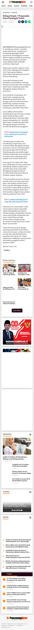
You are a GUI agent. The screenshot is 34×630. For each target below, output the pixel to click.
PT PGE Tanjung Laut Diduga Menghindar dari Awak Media (16, 579)
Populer (9, 574)
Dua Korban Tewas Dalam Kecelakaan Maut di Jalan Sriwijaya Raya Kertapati (9, 303)
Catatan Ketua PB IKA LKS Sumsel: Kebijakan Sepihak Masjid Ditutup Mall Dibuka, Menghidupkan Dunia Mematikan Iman (18, 608)
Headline (7, 250)
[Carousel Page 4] (19, 510)
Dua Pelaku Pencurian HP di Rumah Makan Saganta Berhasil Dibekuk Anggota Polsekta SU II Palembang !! (23, 288)
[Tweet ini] (22, 21)
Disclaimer (11, 625)
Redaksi (3, 625)
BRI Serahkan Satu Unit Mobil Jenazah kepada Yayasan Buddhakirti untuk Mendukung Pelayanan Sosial (18, 546)
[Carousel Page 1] (12, 510)
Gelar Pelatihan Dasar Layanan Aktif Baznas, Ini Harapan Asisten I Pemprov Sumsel (18, 593)
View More (17, 310)
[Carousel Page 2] (15, 510)
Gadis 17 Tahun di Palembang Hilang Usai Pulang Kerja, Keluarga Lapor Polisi (9, 273)
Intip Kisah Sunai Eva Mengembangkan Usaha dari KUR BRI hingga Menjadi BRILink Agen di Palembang (18, 556)
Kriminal (5, 22)
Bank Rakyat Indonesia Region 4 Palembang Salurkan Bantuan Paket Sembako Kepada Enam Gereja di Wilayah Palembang (17, 551)
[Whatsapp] (29, 21)
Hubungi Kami (5, 627)
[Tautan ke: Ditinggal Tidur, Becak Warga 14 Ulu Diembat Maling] (7, 474)
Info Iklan (20, 625)
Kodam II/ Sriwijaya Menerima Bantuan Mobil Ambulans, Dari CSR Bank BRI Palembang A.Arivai (18, 540)
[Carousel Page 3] (17, 510)
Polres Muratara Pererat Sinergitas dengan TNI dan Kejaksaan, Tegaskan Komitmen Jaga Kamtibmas (15, 505)
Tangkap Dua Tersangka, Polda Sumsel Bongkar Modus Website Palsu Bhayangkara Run (24, 273)
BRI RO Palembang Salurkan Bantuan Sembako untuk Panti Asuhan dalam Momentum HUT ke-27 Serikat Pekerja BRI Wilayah (18, 562)
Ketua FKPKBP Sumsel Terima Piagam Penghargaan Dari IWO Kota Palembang (19, 600)
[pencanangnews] (17, 2)
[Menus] (2, 2)
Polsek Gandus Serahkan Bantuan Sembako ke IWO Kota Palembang (18, 586)
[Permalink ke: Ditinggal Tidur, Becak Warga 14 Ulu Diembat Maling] (9, 282)
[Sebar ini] (19, 21)
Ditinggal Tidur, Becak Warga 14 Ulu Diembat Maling (9, 288)
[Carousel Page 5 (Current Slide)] (21, 510)
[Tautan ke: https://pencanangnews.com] (30, 434)
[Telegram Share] (26, 21)
